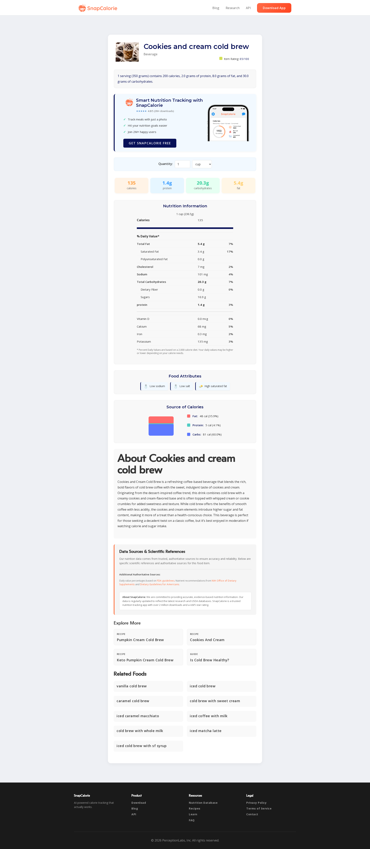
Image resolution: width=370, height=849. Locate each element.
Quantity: (165, 164)
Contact (252, 814)
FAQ (192, 820)
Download (138, 802)
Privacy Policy (256, 802)
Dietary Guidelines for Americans (159, 584)
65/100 (244, 59)
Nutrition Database (203, 802)
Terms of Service (259, 808)
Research (233, 8)
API (248, 8)
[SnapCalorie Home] (99, 8)
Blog (215, 8)
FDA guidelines (165, 580)
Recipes (194, 808)
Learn (193, 814)
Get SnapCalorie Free (150, 143)
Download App (274, 8)
